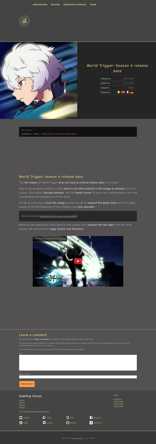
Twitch (49, 417)
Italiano (21, 400)
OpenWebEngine (78, 438)
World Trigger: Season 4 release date (59, 134)
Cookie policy (118, 406)
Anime (93, 4)
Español (22, 402)
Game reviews (40, 4)
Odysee (73, 422)
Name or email (24, 374)
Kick (71, 417)
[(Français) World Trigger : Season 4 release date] (128, 93)
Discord (49, 422)
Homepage (26, 134)
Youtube (62, 238)
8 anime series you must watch (58, 216)
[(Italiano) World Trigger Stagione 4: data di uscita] (119, 93)
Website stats (118, 401)
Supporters (118, 399)
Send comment (27, 384)
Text (20, 353)
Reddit (25, 422)
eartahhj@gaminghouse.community (36, 411)
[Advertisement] (84, 24)
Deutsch (22, 407)
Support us (97, 422)
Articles (55, 4)
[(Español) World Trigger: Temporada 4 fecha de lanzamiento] (124, 93)
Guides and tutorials (74, 4)
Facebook (97, 417)
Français (22, 405)
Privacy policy (119, 404)
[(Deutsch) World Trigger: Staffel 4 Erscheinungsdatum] (132, 93)
